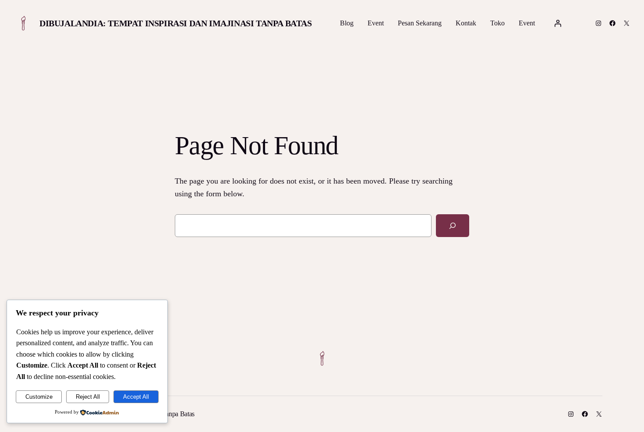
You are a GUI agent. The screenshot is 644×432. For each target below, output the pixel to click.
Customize (39, 396)
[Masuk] (557, 23)
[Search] (452, 225)
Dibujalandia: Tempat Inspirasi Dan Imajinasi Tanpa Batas (175, 23)
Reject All (88, 396)
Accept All (136, 396)
